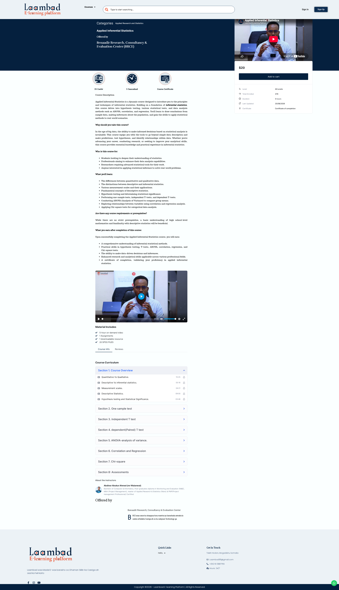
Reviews (119, 349)
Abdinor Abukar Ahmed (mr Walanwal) (122, 485)
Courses (88, 7)
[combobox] (169, 9)
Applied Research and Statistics (129, 23)
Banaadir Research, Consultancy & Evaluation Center (154, 510)
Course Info (104, 349)
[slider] (127, 319)
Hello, (160, 553)
